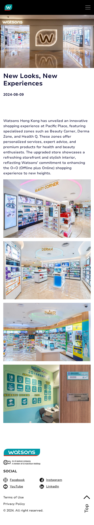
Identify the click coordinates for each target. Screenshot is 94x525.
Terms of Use (13, 497)
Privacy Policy (14, 504)
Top (86, 508)
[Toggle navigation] (88, 7)
